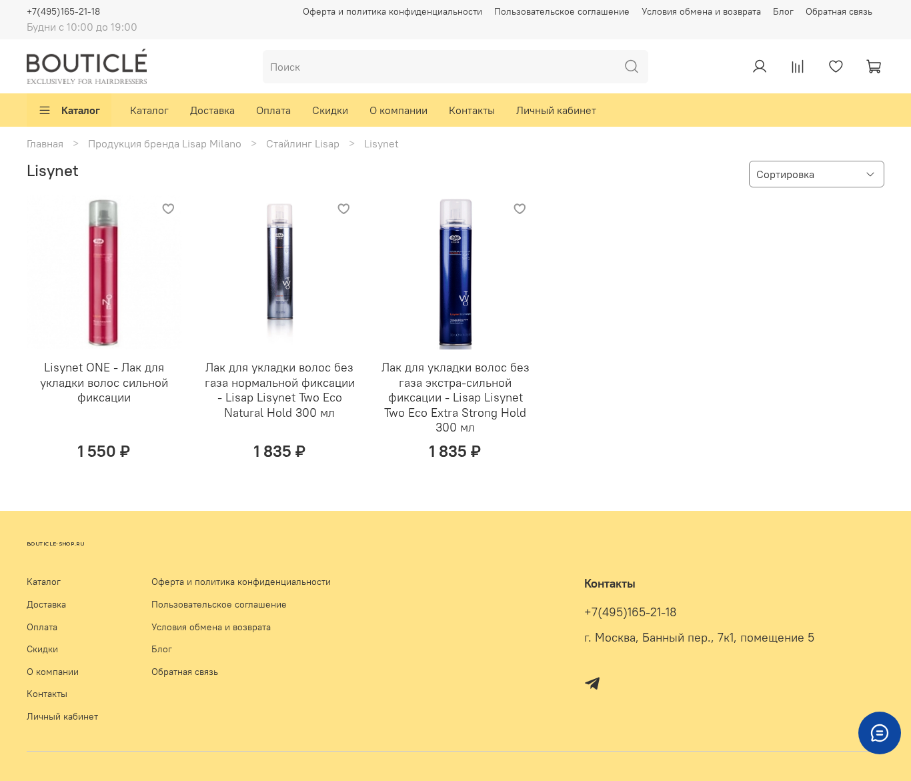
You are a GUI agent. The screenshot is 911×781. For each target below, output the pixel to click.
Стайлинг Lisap (302, 143)
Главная (45, 143)
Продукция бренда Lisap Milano (164, 143)
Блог (783, 11)
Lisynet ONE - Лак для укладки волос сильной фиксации (104, 382)
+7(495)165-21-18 (63, 11)
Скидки (330, 110)
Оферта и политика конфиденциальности (392, 11)
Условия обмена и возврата (701, 11)
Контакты (472, 110)
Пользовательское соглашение (562, 11)
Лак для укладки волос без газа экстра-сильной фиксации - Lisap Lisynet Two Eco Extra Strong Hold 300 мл (455, 397)
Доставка (212, 110)
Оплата (273, 110)
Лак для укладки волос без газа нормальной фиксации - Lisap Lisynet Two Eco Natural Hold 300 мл (280, 389)
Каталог (80, 110)
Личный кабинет (556, 110)
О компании (398, 110)
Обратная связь (839, 11)
